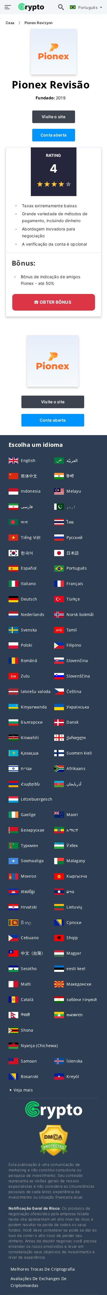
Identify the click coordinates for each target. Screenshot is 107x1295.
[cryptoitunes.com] (29, 7)
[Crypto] (53, 1115)
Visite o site (53, 116)
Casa (10, 23)
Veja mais (23, 1090)
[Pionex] (52, 385)
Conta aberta (53, 135)
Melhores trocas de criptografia (43, 1269)
